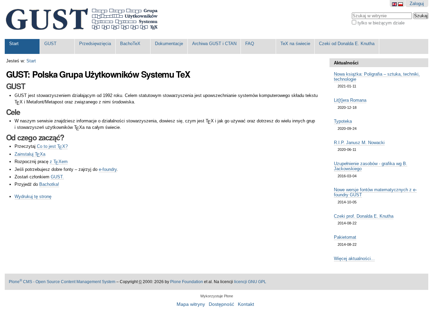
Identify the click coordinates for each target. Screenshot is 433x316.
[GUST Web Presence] (82, 19)
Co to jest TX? (52, 146)
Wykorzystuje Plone (216, 296)
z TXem (58, 161)
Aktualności (346, 62)
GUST (50, 43)
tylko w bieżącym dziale (381, 22)
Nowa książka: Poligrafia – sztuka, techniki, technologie (377, 77)
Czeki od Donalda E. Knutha (346, 43)
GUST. (57, 176)
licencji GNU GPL (250, 281)
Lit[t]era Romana (350, 100)
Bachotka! (49, 184)
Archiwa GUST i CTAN (214, 43)
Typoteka (343, 121)
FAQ (249, 43)
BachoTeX (130, 43)
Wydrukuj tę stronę (33, 196)
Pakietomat (345, 237)
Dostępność (221, 304)
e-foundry (108, 169)
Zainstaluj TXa (30, 154)
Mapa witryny (191, 304)
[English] (395, 3)
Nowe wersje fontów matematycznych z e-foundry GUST (375, 192)
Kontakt (246, 304)
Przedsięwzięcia (95, 43)
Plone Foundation (186, 281)
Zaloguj (417, 3)
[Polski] (400, 3)
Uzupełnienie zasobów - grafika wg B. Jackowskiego (370, 166)
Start (14, 43)
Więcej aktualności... (354, 258)
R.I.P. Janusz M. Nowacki (359, 142)
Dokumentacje (169, 43)
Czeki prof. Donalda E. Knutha (363, 216)
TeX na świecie (295, 43)
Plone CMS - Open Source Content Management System (62, 281)
